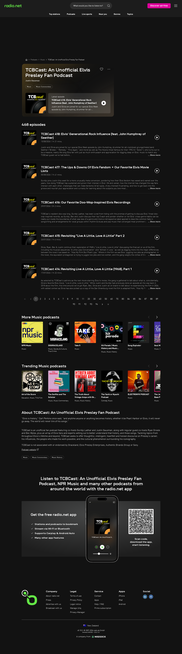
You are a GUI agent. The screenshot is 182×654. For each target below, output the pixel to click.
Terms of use (75, 596)
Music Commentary (43, 87)
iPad (121, 600)
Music (29, 87)
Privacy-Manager (77, 612)
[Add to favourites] (101, 69)
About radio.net (52, 596)
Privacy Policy (76, 600)
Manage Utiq (75, 608)
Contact (97, 596)
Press (48, 600)
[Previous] (148, 316)
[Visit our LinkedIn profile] (145, 596)
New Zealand (93, 626)
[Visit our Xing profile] (151, 596)
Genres (117, 14)
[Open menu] (175, 5)
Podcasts (71, 14)
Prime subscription (102, 608)
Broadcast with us (54, 608)
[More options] (108, 69)
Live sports (87, 14)
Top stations (54, 14)
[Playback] (103, 103)
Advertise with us (53, 604)
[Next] (157, 316)
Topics (130, 14)
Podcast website (29, 450)
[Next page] (102, 304)
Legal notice (75, 604)
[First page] (25, 299)
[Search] (108, 5)
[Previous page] (30, 299)
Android (122, 604)
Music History (57, 457)
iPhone (122, 596)
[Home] (26, 60)
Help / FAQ (99, 604)
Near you (103, 14)
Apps (96, 600)
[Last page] (108, 304)
